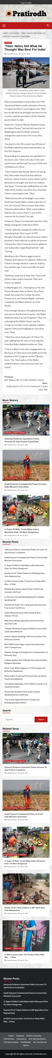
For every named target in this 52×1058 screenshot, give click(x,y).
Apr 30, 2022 (25, 54)
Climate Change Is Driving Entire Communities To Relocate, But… (26, 653)
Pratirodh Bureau (12, 54)
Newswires (21, 1039)
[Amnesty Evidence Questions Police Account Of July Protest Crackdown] (26, 420)
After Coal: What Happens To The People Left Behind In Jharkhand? (24, 669)
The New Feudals (10, 1042)
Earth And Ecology (11, 478)
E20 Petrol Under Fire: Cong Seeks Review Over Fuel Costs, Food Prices (25, 606)
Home (11, 1035)
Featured (8, 43)
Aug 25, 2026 (24, 913)
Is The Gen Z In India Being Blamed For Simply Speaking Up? (24, 598)
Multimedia (26, 1042)
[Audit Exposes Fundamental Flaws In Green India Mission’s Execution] (26, 465)
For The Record (40, 1042)
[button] (5, 25)
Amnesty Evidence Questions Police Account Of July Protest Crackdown (25, 551)
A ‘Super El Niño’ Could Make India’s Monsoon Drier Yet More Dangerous (24, 566)
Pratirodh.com (40, 1054)
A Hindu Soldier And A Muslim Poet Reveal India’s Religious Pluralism (25, 661)
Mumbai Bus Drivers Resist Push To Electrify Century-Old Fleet (23, 590)
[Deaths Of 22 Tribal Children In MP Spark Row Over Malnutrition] (26, 889)
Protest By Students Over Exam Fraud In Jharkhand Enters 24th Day (22, 693)
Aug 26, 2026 (24, 445)
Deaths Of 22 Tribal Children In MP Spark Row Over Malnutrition (24, 574)
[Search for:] (19, 719)
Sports (26, 1045)
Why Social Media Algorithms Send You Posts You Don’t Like (24, 622)
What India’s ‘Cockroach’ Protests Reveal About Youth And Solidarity (25, 677)
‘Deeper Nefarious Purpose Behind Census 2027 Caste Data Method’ (25, 630)
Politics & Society (19, 432)
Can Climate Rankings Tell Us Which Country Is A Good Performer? (25, 685)
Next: (27, 386)
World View (9, 1039)
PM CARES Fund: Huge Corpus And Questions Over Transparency (24, 645)
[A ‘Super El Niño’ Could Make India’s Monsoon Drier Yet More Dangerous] (26, 510)
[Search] (47, 25)
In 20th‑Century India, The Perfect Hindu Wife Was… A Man (25, 582)
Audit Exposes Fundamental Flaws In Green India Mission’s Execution (25, 559)
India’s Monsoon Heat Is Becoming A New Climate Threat (22, 614)
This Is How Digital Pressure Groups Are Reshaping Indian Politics (22, 701)
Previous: (24, 378)
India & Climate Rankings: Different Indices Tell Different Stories (25, 638)
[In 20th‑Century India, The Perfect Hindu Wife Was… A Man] (26, 935)
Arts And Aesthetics (37, 1039)
